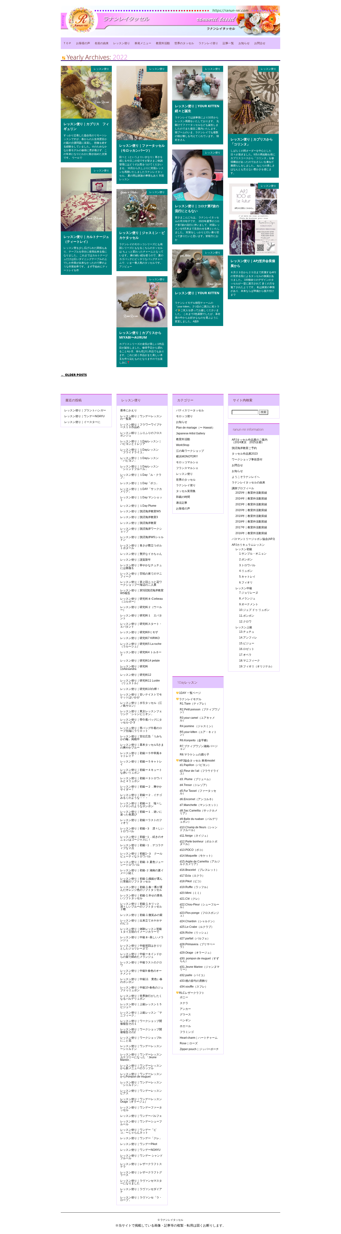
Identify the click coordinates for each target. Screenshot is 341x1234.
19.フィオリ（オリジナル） (256, 666)
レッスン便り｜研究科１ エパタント (141, 617)
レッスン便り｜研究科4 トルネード (140, 653)
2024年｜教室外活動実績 (251, 498)
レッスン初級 (243, 549)
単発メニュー (143, 43)
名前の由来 (102, 43)
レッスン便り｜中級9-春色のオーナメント (141, 972)
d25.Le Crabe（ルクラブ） (197, 926)
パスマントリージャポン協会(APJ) (253, 539)
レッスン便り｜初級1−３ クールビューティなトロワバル (141, 855)
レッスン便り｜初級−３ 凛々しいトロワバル (142, 830)
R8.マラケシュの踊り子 (194, 754)
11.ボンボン (246, 615)
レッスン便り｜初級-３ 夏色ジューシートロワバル (142, 863)
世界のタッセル (184, 43)
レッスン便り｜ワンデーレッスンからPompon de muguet (141, 1075)
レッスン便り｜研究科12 (135, 674)
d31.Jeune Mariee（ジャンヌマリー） (199, 968)
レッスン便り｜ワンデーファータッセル (141, 1109)
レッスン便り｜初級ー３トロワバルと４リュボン (141, 779)
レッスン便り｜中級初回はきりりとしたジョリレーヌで (141, 947)
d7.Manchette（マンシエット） (199, 805)
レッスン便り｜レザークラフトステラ (141, 1165)
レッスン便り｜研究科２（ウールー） (141, 608)
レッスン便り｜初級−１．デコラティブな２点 (142, 846)
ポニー (184, 997)
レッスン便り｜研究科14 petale (140, 660)
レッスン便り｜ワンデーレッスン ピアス (142, 1092)
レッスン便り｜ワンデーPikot (138, 1144)
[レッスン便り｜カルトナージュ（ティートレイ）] (86, 230)
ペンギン (185, 1020)
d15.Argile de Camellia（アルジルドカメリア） (200, 863)
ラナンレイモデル (190, 699)
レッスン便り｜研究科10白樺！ (140, 689)
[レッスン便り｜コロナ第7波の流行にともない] (197, 199)
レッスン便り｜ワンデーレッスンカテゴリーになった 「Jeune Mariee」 (141, 1057)
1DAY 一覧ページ (190, 693)
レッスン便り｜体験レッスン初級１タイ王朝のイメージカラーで (141, 930)
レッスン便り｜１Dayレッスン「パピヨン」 (139, 459)
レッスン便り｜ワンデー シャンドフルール (141, 1157)
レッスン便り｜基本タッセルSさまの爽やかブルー (142, 746)
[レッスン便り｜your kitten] (197, 286)
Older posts (74, 375)
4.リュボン (246, 570)
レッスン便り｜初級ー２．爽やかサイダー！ (141, 788)
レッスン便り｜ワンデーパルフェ (141, 1116)
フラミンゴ (187, 1032)
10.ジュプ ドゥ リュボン (254, 610)
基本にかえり (128, 410)
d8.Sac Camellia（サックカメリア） (198, 812)
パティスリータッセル (190, 410)
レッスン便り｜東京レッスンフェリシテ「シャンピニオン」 (141, 712)
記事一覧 (228, 43)
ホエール (185, 1026)
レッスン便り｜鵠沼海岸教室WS (140, 511)
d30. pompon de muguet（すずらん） (199, 960)
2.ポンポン (246, 559)
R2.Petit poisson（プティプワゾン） (200, 711)
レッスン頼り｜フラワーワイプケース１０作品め (141, 426)
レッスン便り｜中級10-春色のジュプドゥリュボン (141, 989)
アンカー (185, 1009)
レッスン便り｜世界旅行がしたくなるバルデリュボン (141, 997)
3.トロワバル (247, 565)
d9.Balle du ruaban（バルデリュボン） (199, 820)
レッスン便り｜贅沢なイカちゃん (141, 553)
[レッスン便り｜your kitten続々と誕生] (197, 99)
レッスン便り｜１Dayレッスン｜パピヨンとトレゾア (140, 443)
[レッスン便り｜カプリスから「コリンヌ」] (253, 133)
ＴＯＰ (67, 43)
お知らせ (244, 43)
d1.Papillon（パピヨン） (195, 765)
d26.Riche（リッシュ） (194, 932)
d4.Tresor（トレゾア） (194, 785)
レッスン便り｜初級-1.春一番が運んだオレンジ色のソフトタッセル (141, 888)
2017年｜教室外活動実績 (251, 527)
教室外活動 (163, 43)
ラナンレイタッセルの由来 (248, 482)
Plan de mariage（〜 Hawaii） (195, 427)
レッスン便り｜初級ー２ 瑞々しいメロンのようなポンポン (141, 805)
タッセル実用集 (186, 491)
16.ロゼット (246, 649)
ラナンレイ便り (208, 43)
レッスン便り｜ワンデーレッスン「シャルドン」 (141, 1084)
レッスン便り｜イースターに (82, 422)
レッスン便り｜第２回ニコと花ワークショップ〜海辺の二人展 (141, 583)
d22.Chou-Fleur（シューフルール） (199, 906)
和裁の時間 (183, 497)
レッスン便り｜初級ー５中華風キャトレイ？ (141, 754)
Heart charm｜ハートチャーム (199, 1037)
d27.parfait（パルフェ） (195, 938)
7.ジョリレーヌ (248, 592)
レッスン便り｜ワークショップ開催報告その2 (141, 1031)
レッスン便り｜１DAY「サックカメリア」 (141, 490)
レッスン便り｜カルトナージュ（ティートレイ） (86, 239)
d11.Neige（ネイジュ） (194, 835)
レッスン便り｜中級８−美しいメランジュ (142, 938)
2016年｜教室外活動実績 (251, 533)
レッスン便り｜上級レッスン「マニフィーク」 (141, 1014)
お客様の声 (83, 43)
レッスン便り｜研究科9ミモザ (139, 632)
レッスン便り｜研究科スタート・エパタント (141, 625)
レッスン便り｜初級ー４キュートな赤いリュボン (141, 771)
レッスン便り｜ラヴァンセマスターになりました (141, 1182)
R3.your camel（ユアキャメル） (197, 719)
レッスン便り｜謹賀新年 (135, 559)
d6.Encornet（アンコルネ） (197, 799)
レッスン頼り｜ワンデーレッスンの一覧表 (141, 417)
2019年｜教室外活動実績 (251, 516)
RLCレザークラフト (191, 993)
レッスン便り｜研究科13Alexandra (134, 668)
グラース (185, 1014)
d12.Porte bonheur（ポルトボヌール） (198, 843)
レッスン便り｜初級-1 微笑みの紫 (141, 915)
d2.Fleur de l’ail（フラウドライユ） (199, 772)
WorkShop (182, 445)
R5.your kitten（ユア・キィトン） (198, 733)
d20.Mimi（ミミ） (191, 893)
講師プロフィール (243, 488)
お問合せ (259, 43)
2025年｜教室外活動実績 (251, 492)
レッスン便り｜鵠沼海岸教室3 (139, 517)
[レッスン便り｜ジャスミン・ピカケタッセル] (141, 226)
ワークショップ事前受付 (247, 459)
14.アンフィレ (248, 637)
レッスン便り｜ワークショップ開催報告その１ (141, 1022)
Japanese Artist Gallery (190, 433)
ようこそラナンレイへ (246, 477)
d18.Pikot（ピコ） (191, 881)
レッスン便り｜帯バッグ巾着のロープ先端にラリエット (141, 729)
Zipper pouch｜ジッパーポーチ (199, 1049)
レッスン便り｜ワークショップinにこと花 (140, 1039)
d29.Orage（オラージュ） (196, 952)
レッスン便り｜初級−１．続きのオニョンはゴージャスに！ (142, 838)
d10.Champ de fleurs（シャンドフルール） (198, 829)
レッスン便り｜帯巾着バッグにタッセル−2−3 (141, 721)
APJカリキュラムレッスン (248, 544)
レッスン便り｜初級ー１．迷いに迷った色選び (141, 813)
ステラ (184, 1003)
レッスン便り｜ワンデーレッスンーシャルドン (141, 1047)
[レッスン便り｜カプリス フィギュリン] (86, 117)
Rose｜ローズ (189, 1043)
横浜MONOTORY (187, 456)
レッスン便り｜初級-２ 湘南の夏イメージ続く (142, 872)
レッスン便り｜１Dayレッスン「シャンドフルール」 (139, 468)
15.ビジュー (246, 643)
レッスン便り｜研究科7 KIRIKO (140, 638)
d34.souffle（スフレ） (194, 986)
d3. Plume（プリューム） (196, 779)
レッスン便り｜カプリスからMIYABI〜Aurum (140, 335)
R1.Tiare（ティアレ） (193, 703)
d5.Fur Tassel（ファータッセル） (198, 792)
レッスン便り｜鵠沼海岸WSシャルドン (142, 538)
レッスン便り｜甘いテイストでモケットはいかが (141, 696)
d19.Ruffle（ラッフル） (194, 887)
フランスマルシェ (187, 468)
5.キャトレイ (247, 576)
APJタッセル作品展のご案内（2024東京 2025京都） (249, 441)
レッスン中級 (243, 588)
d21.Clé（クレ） (190, 898)
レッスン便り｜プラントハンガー (85, 410)
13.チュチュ (246, 631)
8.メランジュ (247, 598)
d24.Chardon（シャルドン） (198, 921)
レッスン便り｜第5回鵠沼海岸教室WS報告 (142, 592)
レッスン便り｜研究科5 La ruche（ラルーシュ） (140, 645)
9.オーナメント (248, 604)
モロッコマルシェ (187, 462)
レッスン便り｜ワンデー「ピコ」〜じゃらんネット (138, 1131)
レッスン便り (121, 43)
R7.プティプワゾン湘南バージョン (199, 747)
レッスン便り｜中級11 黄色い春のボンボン (141, 980)
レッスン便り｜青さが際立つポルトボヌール (141, 547)
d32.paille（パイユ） (193, 975)
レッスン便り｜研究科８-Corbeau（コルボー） (141, 600)
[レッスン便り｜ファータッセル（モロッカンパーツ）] (141, 139)
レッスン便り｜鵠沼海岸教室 (138, 523)
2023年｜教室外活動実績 (251, 504)
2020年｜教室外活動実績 (251, 510)
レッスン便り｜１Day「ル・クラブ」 (140, 476)
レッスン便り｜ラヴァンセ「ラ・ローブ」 (141, 1199)
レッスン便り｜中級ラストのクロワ (141, 964)
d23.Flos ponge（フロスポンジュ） (199, 914)
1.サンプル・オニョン (253, 553)
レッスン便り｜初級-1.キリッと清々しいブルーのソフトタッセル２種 (141, 906)
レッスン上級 (243, 627)
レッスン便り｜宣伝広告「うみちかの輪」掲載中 (141, 738)
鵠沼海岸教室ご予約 (244, 448)
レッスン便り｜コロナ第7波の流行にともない (197, 208)
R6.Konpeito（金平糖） (194, 740)
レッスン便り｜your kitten (197, 293)
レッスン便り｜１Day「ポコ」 (139, 483)
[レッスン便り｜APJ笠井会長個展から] (253, 254)
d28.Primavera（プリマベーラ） (197, 945)
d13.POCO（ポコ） (192, 849)
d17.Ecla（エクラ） (192, 875)
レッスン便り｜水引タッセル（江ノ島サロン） (141, 704)
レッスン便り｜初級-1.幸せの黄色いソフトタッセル (141, 897)
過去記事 (181, 502)
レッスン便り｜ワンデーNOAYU (84, 416)
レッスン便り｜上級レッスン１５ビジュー (141, 1005)
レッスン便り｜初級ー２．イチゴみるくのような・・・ (141, 796)
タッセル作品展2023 (245, 453)
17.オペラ (245, 654)
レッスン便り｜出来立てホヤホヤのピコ (141, 922)
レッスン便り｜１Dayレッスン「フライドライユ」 (139, 451)
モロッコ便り (184, 416)
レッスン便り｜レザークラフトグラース (141, 1174)
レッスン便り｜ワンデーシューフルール (141, 1123)
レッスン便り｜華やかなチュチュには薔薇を (141, 566)
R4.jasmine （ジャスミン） (197, 726)
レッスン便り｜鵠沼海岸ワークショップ (141, 530)
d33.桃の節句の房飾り (194, 980)
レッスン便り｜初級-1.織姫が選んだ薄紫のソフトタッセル (141, 880)
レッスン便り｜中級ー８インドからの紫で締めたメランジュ (141, 955)
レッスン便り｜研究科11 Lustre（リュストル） (140, 682)
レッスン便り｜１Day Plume (138, 505)
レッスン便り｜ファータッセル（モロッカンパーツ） (142, 148)
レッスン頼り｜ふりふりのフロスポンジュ (141, 434)
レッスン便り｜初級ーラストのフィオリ (141, 821)
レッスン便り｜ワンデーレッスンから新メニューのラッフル (141, 1067)
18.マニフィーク (249, 660)
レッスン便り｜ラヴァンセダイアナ (141, 1190)
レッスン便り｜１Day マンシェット (141, 499)
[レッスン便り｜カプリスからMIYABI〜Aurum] (141, 326)
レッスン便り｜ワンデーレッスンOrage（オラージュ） (141, 1100)
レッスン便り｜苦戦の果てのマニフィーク (141, 575)
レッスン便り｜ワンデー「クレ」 (141, 1138)
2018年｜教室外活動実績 (251, 521)
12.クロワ (245, 621)
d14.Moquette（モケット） (197, 855)
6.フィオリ (246, 582)
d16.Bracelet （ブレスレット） (199, 869)
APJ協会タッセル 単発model (197, 760)
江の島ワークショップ (190, 450)
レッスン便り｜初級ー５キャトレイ (141, 763)
